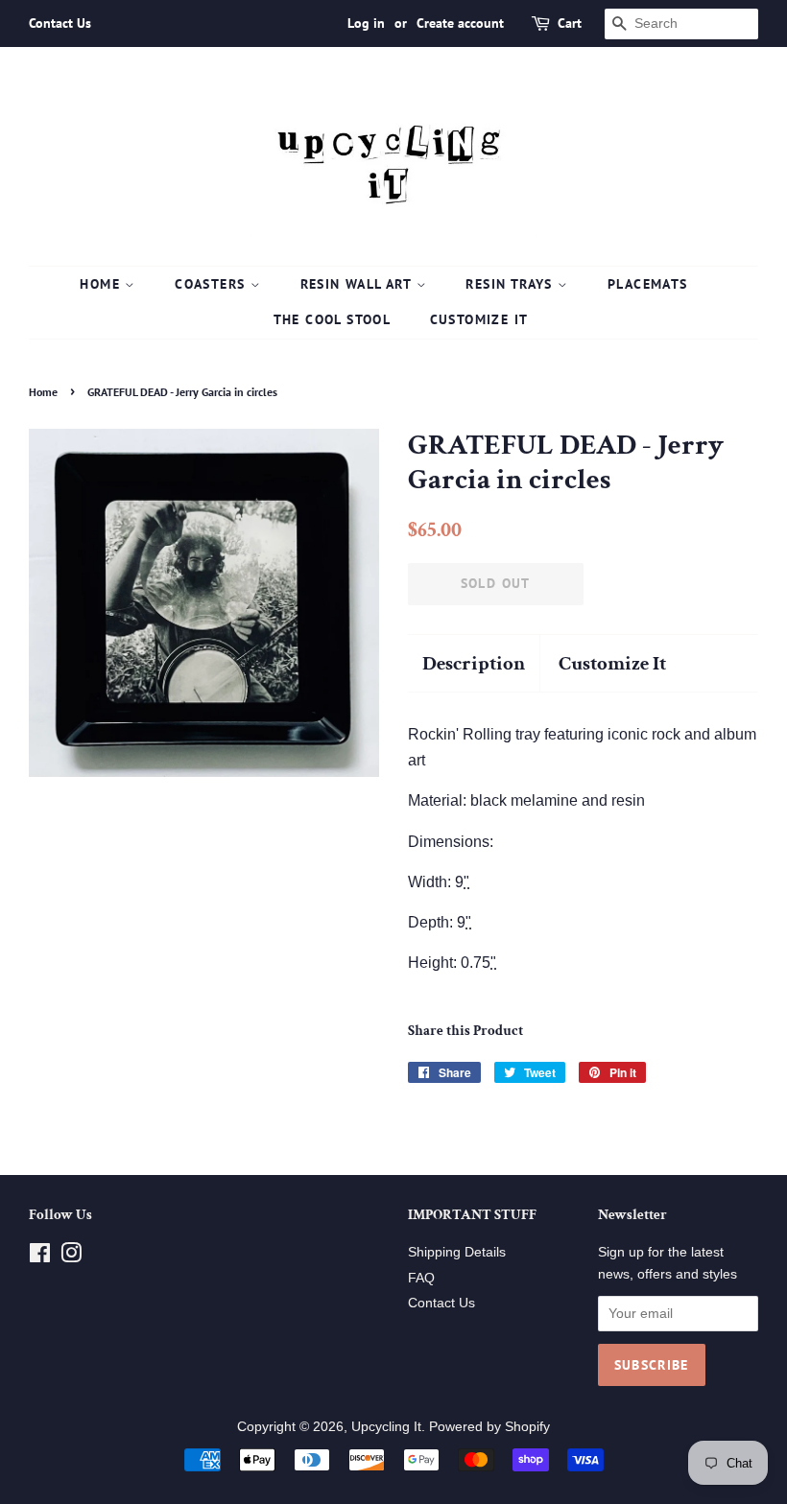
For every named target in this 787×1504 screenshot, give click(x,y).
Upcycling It (386, 1427)
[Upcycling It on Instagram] (71, 1257)
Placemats (648, 284)
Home (102, 284)
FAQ (421, 1278)
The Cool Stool (333, 319)
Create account (460, 23)
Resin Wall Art (358, 284)
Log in (366, 23)
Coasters (212, 284)
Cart (570, 23)
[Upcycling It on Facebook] (40, 1257)
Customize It (479, 319)
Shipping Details (457, 1252)
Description (473, 663)
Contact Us (60, 23)
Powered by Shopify (489, 1427)
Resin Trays (511, 284)
